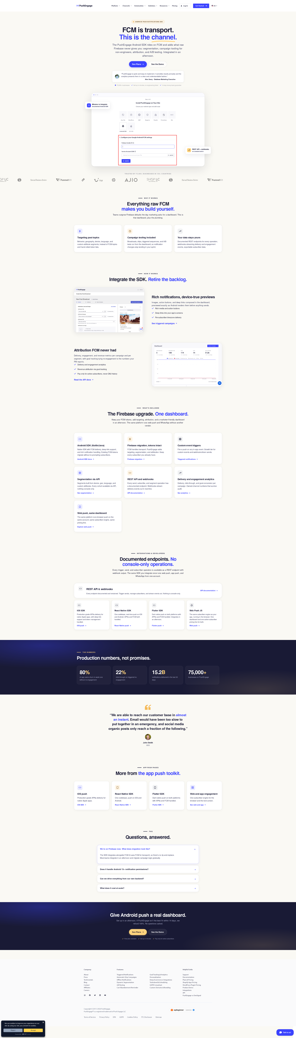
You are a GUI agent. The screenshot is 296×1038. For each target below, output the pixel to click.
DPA (114, 1017)
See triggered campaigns (163, 323)
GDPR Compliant (156, 985)
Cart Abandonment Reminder (127, 987)
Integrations (187, 990)
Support (186, 974)
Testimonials (88, 980)
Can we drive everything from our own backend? (122, 878)
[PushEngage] (82, 6)
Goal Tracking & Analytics (159, 974)
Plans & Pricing (188, 980)
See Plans (136, 64)
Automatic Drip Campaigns (127, 977)
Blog (85, 982)
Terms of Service (90, 1017)
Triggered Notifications (125, 974)
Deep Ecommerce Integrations (161, 980)
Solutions (151, 6)
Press (86, 977)
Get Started (199, 6)
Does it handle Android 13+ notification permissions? (124, 869)
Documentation (188, 977)
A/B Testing (121, 985)
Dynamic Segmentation (125, 982)
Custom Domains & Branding (160, 987)
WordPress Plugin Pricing (192, 985)
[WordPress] (86, 995)
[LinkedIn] (101, 995)
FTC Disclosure (146, 1017)
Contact (86, 985)
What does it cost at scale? (112, 888)
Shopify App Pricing (190, 982)
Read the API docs (82, 379)
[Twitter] (96, 995)
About (86, 974)
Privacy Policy (104, 1017)
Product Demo (188, 987)
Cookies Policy (132, 1017)
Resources (163, 6)
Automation (138, 6)
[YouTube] (106, 995)
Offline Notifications (124, 980)
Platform (114, 6)
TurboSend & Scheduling (158, 982)
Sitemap (159, 1017)
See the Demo (157, 64)
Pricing (174, 6)
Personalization (155, 977)
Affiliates (87, 987)
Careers (86, 990)
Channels (126, 6)
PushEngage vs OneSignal (192, 995)
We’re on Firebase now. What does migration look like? (125, 849)
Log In (185, 6)
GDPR (121, 1017)
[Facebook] (91, 995)
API (184, 993)
